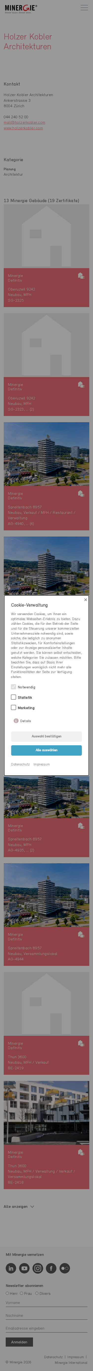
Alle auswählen (47, 750)
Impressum (41, 764)
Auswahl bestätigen (47, 736)
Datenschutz (20, 764)
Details (25, 720)
